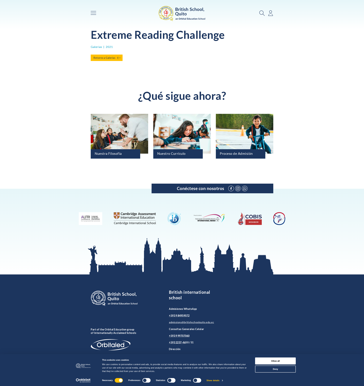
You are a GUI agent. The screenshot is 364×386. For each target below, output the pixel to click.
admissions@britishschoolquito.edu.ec (191, 322)
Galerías (96, 46)
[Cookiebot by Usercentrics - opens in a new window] (83, 380)
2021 (109, 46)
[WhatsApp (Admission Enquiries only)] (245, 188)
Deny (275, 369)
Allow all (275, 361)
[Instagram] (238, 188)
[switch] (146, 380)
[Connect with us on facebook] (231, 188)
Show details (212, 380)
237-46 (181, 342)
